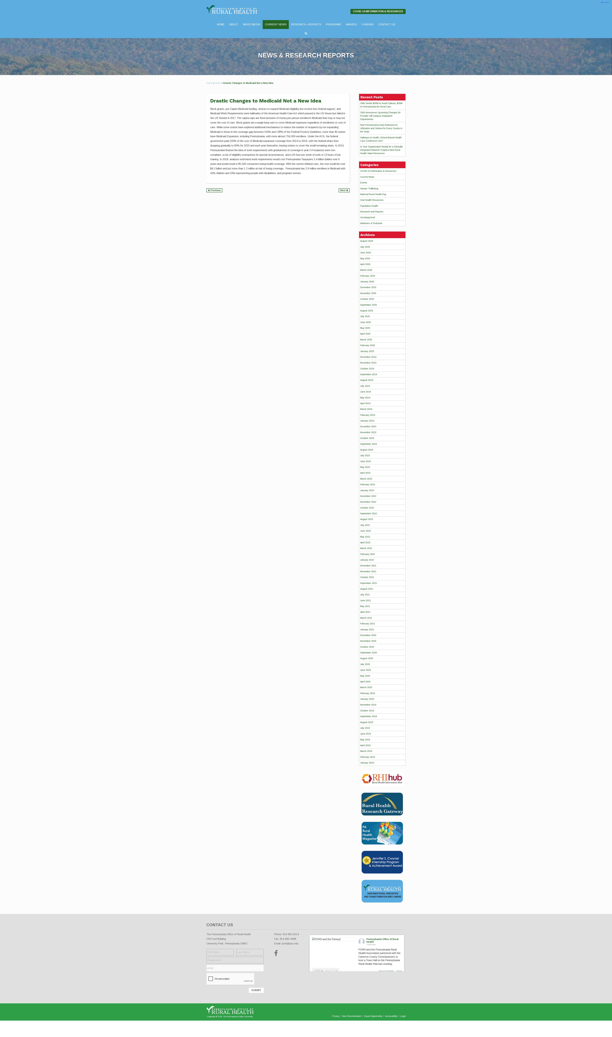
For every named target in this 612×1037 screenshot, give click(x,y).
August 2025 (366, 310)
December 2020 (368, 635)
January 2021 (367, 629)
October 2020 (367, 647)
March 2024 (366, 409)
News (218, 83)
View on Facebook (386, 971)
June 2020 (365, 670)
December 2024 (368, 357)
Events (363, 182)
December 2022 (368, 496)
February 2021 (367, 623)
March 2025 (366, 339)
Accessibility (391, 1016)
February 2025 (367, 345)
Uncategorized (367, 217)
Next (343, 190)
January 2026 (367, 281)
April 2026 (365, 264)
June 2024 (365, 391)
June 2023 (365, 461)
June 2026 (365, 252)
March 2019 (366, 751)
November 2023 (368, 432)
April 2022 (365, 542)
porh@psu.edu (290, 943)
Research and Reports (371, 211)
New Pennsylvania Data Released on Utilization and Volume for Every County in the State (381, 128)
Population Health (369, 206)
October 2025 (367, 299)
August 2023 (366, 449)
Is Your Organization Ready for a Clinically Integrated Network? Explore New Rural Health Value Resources (381, 150)
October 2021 (367, 577)
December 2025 (368, 287)
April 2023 (365, 473)
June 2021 (365, 600)
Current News (367, 177)
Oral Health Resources (371, 200)
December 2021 (368, 565)
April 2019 (365, 745)
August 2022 (366, 519)
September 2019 (368, 716)
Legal (403, 1016)
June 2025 (365, 322)
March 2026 (366, 270)
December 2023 (368, 426)
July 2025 (365, 316)
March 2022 (366, 548)
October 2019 (367, 710)
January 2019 (367, 762)
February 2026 (367, 276)
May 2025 (365, 328)
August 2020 (366, 658)
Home (209, 83)
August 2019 (366, 722)
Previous (215, 190)
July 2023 (365, 455)
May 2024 (365, 397)
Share (399, 971)
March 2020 (366, 687)
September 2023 (368, 444)
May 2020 (365, 676)
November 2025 (368, 293)
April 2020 (365, 681)
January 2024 (367, 420)
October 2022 (367, 507)
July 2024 (365, 386)
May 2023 (365, 467)
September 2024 (368, 374)
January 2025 (367, 351)
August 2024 (366, 380)
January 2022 (367, 560)
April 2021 (365, 612)
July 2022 (365, 525)
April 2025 (365, 333)
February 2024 (367, 415)
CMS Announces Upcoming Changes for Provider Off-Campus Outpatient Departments (380, 115)
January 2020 (367, 699)
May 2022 (365, 536)
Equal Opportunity (373, 1016)
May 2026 (365, 258)
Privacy (336, 1016)
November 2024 (368, 362)
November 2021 (368, 571)
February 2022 (367, 554)
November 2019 (368, 704)
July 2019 (365, 728)
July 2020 (365, 664)
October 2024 (367, 368)
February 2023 (367, 484)
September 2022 (368, 513)
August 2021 (366, 589)
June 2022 (365, 531)
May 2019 (365, 739)
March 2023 (366, 478)
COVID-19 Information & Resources (378, 11)
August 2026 (366, 241)
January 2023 (367, 490)
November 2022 (368, 502)
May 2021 (365, 606)
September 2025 (368, 305)
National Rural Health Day (373, 194)
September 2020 (368, 652)
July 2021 (365, 594)
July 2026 (365, 247)
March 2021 (366, 618)
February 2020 (367, 693)
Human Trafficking (369, 188)
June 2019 (365, 733)
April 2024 (365, 403)
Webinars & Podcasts (371, 223)
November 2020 (368, 641)
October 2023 (367, 438)
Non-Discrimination (351, 1016)
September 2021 (368, 583)
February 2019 (367, 757)
